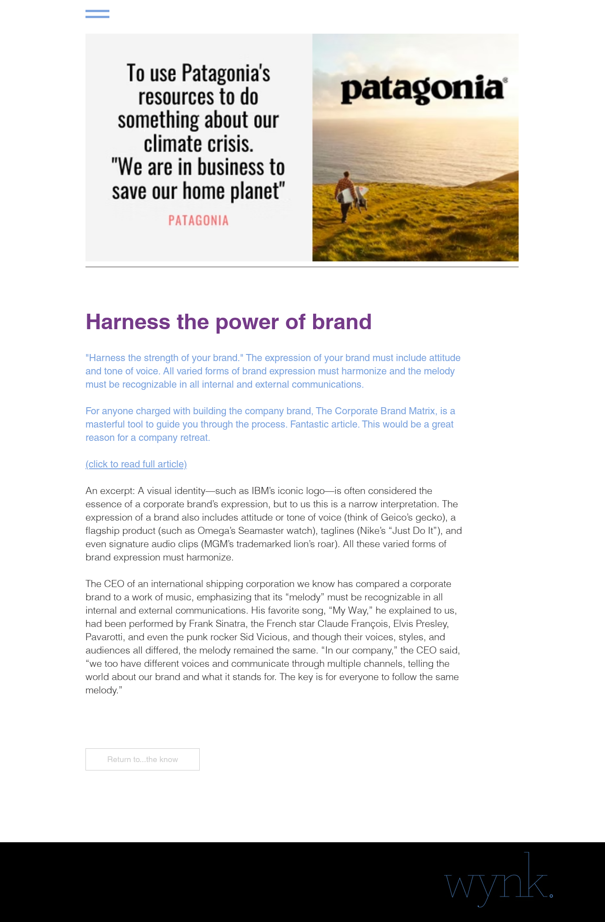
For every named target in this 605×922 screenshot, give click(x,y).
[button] (97, 14)
